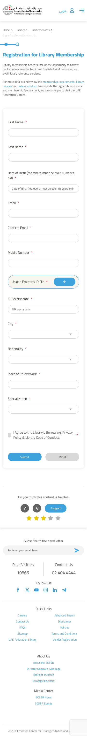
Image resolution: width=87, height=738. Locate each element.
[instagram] (46, 590)
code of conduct (27, 86)
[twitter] (27, 590)
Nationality (17, 348)
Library (21, 30)
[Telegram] (64, 590)
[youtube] (36, 590)
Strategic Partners (44, 681)
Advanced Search (64, 615)
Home (6, 30)
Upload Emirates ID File (30, 281)
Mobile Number (20, 252)
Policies (64, 627)
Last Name (17, 147)
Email (13, 202)
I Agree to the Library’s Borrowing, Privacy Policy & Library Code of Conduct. (45, 435)
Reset (62, 457)
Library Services (41, 30)
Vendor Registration (65, 639)
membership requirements (59, 81)
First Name (17, 122)
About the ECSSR (43, 663)
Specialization (19, 398)
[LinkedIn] (55, 590)
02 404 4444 (64, 572)
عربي (63, 10)
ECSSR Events (43, 703)
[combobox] (43, 334)
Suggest (56, 508)
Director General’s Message (43, 669)
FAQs (22, 627)
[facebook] (18, 590)
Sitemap (22, 633)
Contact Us (22, 621)
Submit (24, 457)
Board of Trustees (43, 675)
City (12, 323)
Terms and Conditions (64, 633)
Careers (22, 615)
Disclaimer (64, 621)
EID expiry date (20, 298)
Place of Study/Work (24, 373)
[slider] (43, 518)
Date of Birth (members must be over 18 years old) (41, 176)
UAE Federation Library (22, 639)
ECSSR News (44, 697)
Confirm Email (19, 227)
